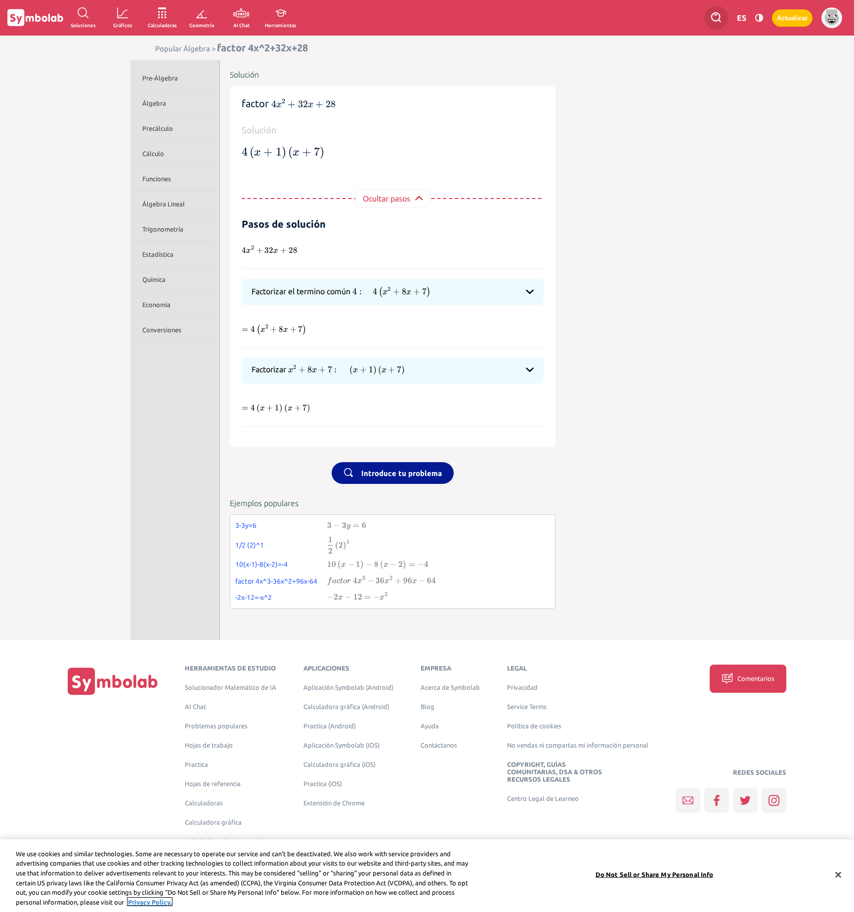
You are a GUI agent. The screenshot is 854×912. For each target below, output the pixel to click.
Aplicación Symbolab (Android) (348, 687)
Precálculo (157, 128)
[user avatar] (831, 17)
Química (154, 279)
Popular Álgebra (182, 48)
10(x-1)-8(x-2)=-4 (261, 564)
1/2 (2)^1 (249, 545)
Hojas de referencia (213, 784)
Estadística (157, 254)
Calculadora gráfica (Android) (346, 707)
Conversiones (161, 329)
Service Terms (527, 707)
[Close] (838, 875)
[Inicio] (113, 681)
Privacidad (522, 687)
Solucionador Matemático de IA (230, 687)
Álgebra (154, 103)
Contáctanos (439, 745)
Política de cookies (534, 726)
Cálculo (153, 153)
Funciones (156, 178)
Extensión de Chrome (334, 803)
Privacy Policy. (149, 901)
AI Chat (195, 707)
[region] (427, 875)
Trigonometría (162, 229)
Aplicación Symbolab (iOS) (341, 745)
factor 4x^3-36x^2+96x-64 (276, 581)
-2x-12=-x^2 (253, 597)
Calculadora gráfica (213, 822)
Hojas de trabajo (209, 745)
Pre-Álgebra (160, 78)
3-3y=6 (245, 525)
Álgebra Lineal (163, 203)
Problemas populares (216, 726)
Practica (196, 764)
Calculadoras (204, 803)
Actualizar (792, 18)
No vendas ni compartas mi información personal (577, 745)
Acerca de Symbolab (450, 687)
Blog (427, 707)
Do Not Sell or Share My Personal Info (655, 874)
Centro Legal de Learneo (543, 798)
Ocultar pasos (386, 198)
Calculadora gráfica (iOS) (339, 764)
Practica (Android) (329, 726)
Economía (156, 304)
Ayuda (430, 726)
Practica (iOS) (322, 784)
